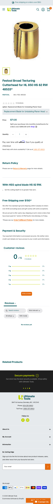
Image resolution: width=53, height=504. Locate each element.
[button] (26, 266)
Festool (5, 95)
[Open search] (37, 9)
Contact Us (43, 502)
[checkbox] (23, 316)
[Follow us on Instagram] (27, 420)
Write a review (26, 293)
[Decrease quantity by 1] (13, 134)
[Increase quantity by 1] (26, 134)
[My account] (43, 9)
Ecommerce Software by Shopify (13, 499)
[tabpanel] (26, 330)
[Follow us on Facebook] (23, 420)
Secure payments (25, 375)
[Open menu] (3, 9)
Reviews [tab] (10, 303)
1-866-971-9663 (38, 149)
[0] (48, 9)
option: (21, 107)
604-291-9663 (28, 405)
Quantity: (5, 134)
